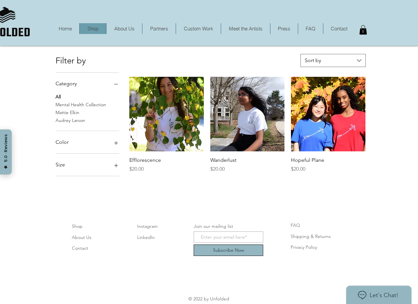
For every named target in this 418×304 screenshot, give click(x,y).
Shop (77, 226)
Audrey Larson (70, 120)
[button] (363, 30)
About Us (81, 237)
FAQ (295, 225)
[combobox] (333, 60)
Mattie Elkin (67, 112)
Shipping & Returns (311, 236)
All (58, 97)
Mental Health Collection (81, 105)
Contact (80, 248)
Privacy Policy (304, 247)
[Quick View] (166, 114)
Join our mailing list (213, 226)
